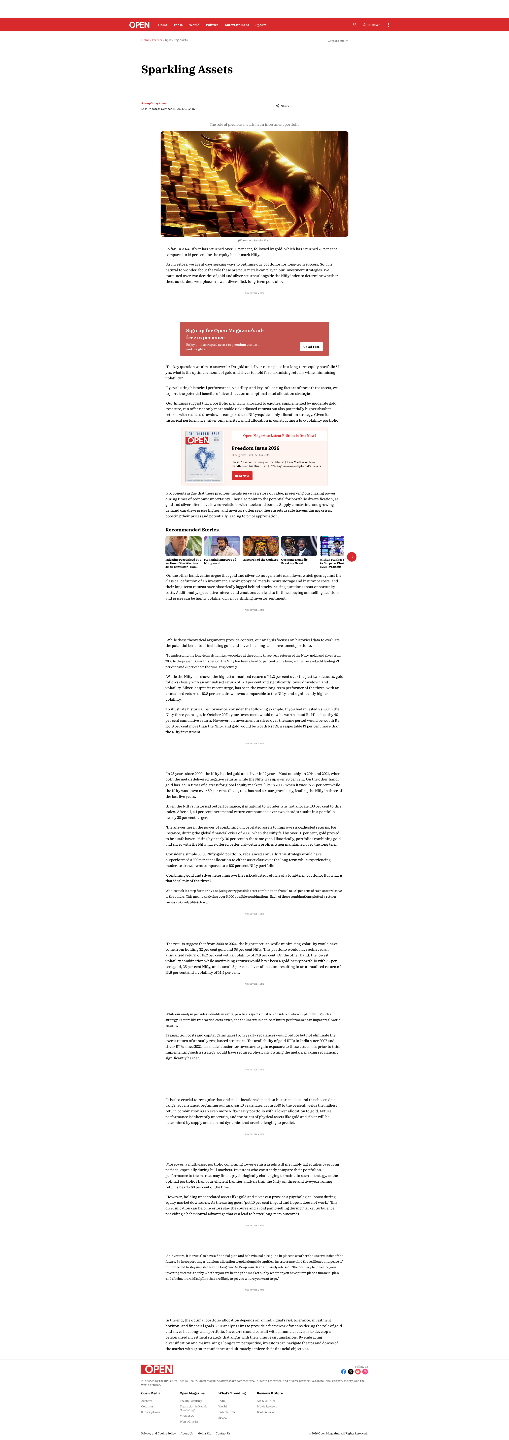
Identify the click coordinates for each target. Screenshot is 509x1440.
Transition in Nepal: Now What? (193, 1408)
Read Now (242, 476)
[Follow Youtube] (358, 1371)
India (178, 24)
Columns (147, 1406)
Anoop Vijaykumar (154, 103)
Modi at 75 (187, 1416)
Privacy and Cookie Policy (158, 1433)
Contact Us (223, 1433)
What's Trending (232, 1393)
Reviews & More (270, 1393)
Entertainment (237, 24)
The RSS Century (191, 1401)
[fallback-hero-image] (183, 546)
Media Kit (204, 1433)
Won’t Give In (189, 1421)
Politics (212, 24)
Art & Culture (266, 1401)
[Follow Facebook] (343, 1371)
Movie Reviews (267, 1406)
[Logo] (138, 24)
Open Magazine (192, 1393)
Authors (146, 1401)
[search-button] (355, 24)
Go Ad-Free (311, 347)
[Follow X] (351, 1371)
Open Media (150, 1393)
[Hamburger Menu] (120, 24)
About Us (187, 1433)
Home (163, 24)
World (194, 24)
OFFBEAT (373, 25)
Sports (260, 24)
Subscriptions (150, 1412)
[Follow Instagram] (365, 1371)
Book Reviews (266, 1412)
